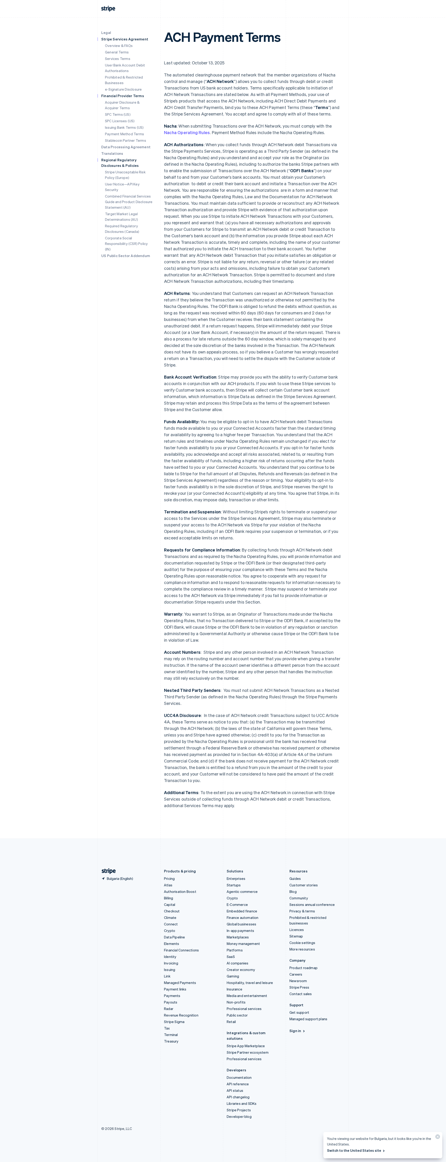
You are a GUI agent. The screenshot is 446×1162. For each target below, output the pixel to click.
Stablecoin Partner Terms (125, 140)
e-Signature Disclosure (123, 89)
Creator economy (241, 969)
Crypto (169, 930)
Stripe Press (299, 987)
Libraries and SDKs (242, 1103)
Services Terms (117, 58)
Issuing (169, 969)
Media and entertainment (247, 995)
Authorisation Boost (180, 891)
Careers (295, 974)
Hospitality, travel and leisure (250, 982)
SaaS (231, 956)
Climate (170, 917)
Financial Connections (181, 950)
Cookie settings (302, 942)
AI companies (237, 963)
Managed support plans (308, 1019)
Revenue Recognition (181, 1015)
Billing (168, 898)
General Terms (117, 52)
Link (167, 976)
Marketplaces (238, 937)
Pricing (169, 878)
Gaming (233, 976)
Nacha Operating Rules (187, 132)
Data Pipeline (174, 937)
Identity (170, 956)
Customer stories (303, 885)
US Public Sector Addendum (125, 255)
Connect (171, 924)
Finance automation (243, 917)
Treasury (171, 1041)
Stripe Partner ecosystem (248, 1052)
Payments (172, 995)
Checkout (172, 911)
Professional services (244, 1008)
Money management (243, 943)
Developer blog (239, 1116)
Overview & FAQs (119, 45)
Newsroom (298, 980)
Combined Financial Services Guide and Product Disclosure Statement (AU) (129, 202)
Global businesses (241, 924)
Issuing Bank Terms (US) (124, 127)
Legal (106, 32)
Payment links (175, 989)
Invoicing (171, 963)
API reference (238, 1084)
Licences (296, 929)
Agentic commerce (242, 891)
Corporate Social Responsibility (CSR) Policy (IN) (126, 243)
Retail (231, 1021)
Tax (167, 1028)
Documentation (239, 1077)
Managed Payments (180, 982)
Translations (112, 153)
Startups (234, 885)
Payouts (170, 1002)
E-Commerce (237, 904)
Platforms (235, 950)
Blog (293, 891)
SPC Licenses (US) (119, 121)
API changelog (238, 1097)
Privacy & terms (302, 911)
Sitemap (296, 936)
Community (298, 898)
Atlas (168, 885)
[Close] (437, 1137)
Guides (295, 878)
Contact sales (300, 993)
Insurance (234, 989)
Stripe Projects (239, 1110)
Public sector (237, 1015)
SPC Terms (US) (118, 114)
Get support (299, 1012)
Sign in (295, 1030)
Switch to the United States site (354, 1150)
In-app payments (240, 930)
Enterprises (236, 878)
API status (235, 1090)
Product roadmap (303, 967)
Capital (169, 904)
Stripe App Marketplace (246, 1045)
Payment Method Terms (124, 134)
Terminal (171, 1034)
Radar (168, 1008)
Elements (171, 943)
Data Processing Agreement (126, 147)
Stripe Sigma (174, 1021)
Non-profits (236, 1002)
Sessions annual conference (312, 904)
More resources (302, 949)
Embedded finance (242, 911)
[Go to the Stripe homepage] (107, 871)
